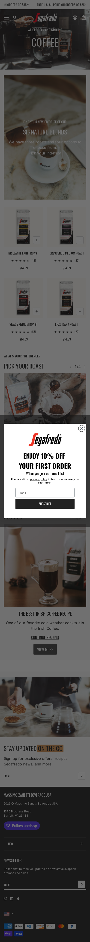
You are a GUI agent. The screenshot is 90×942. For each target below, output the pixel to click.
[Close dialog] (81, 428)
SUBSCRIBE (45, 504)
